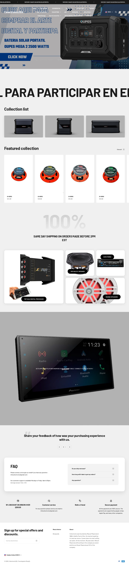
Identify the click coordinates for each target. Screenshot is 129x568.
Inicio (34, 8)
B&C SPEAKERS (42, 12)
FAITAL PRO (80, 8)
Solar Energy (42, 16)
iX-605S (9, 196)
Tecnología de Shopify (24, 561)
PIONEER (68, 8)
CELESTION (55, 12)
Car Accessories (54, 16)
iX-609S (101, 196)
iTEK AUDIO (43, 8)
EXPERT (91, 8)
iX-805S (40, 196)
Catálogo (88, 16)
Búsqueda (56, 534)
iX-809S (70, 196)
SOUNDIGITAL (56, 8)
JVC (65, 12)
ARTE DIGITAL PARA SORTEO (73, 16)
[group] (64, 36)
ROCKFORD (87, 12)
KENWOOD (75, 12)
